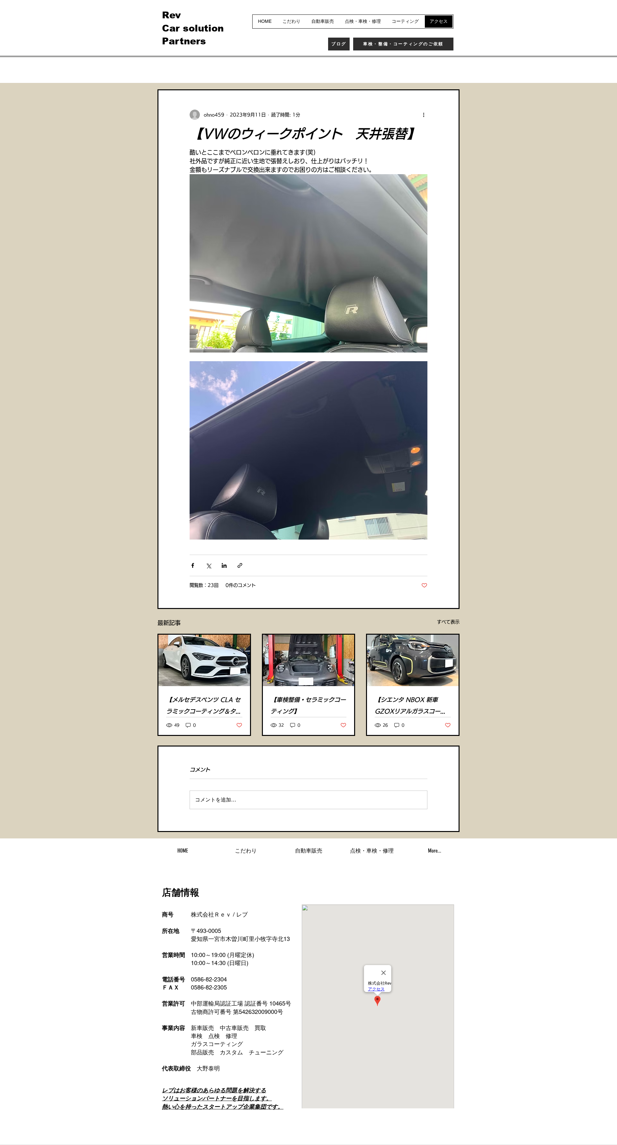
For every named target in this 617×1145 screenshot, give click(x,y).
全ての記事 (170, 70)
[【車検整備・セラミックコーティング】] (308, 660)
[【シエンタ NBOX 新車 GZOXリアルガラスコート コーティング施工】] (413, 660)
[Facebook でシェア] (193, 565)
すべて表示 (448, 622)
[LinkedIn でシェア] (224, 565)
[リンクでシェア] (240, 565)
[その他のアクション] (423, 115)
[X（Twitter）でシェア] (208, 565)
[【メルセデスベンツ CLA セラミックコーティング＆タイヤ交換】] (204, 660)
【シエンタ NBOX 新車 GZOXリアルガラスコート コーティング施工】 (410, 707)
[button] (451, 70)
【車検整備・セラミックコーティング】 (308, 705)
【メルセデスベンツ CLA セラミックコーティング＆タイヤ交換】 (203, 707)
